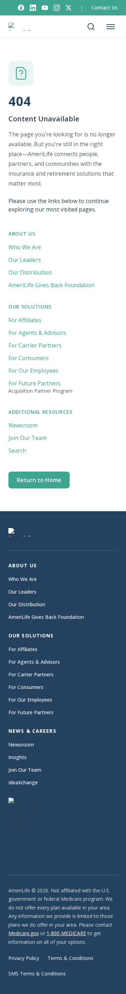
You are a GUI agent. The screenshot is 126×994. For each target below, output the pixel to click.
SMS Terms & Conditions (37, 973)
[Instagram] (57, 8)
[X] (68, 8)
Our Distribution (30, 272)
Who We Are (24, 247)
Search (17, 450)
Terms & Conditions (70, 958)
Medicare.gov (23, 933)
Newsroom (22, 425)
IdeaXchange (23, 782)
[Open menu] (111, 27)
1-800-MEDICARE (66, 933)
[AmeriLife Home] (23, 26)
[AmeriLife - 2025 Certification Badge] (32, 829)
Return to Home (39, 480)
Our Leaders (24, 260)
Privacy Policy (23, 958)
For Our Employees (33, 370)
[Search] (91, 27)
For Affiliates (24, 320)
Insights (17, 757)
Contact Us (105, 7)
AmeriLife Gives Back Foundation (51, 285)
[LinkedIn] (33, 8)
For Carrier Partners (35, 345)
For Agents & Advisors (37, 333)
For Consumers (28, 358)
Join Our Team (27, 438)
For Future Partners (40, 386)
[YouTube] (45, 8)
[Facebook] (21, 8)
